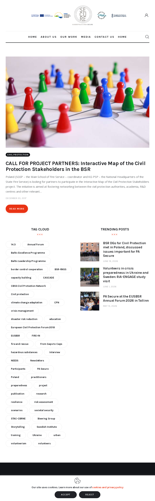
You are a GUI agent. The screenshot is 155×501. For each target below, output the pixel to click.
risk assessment (43, 402)
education (55, 319)
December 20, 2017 (16, 198)
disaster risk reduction (24, 319)
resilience (16, 402)
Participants (18, 368)
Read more (16, 208)
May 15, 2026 (110, 306)
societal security (43, 410)
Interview (54, 352)
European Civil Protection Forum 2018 (33, 327)
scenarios (16, 410)
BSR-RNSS (60, 269)
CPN (56, 302)
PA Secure (43, 368)
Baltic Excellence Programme (28, 252)
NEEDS (14, 360)
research (41, 393)
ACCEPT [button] (65, 494)
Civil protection (20, 294)
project (43, 385)
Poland (15, 377)
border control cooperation (27, 269)
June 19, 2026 (110, 261)
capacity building (21, 277)
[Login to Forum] (147, 15)
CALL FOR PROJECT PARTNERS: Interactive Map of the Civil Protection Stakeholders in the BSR (75, 166)
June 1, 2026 (109, 286)
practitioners (38, 377)
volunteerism (18, 443)
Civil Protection (18, 154)
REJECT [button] (89, 494)
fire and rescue (19, 344)
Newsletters (37, 360)
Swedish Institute (47, 426)
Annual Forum (35, 244)
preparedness (19, 385)
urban (56, 435)
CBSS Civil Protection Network (28, 286)
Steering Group (46, 418)
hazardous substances (24, 352)
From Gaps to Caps (51, 344)
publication (17, 393)
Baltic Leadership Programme (28, 261)
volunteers (44, 443)
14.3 (13, 244)
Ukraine (37, 435)
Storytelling (18, 426)
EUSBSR (15, 335)
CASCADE (48, 277)
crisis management (22, 310)
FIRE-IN (36, 335)
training (16, 435)
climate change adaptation (26, 302)
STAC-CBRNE (18, 418)
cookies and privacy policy (107, 487)
